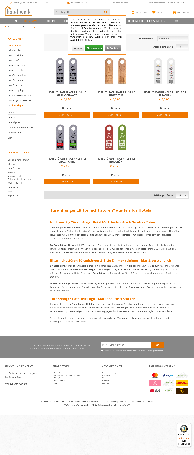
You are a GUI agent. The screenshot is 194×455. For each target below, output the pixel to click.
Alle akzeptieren (94, 48)
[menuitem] (180, 12)
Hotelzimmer (15, 45)
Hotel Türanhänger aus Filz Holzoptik (116, 94)
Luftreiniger (16, 50)
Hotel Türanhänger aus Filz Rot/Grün (116, 160)
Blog (10, 137)
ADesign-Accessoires (20, 100)
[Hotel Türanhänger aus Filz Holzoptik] (116, 71)
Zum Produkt (67, 114)
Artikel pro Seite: (163, 46)
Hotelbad (12, 117)
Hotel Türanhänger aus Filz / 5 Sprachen (165, 94)
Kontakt (11, 172)
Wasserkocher (17, 70)
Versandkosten (93, 401)
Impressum (13, 195)
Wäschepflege (17, 90)
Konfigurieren (113, 48)
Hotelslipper (14, 122)
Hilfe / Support (15, 168)
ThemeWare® (124, 405)
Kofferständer (17, 80)
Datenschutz (14, 187)
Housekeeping (15, 132)
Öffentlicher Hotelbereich (21, 127)
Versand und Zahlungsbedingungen (19, 178)
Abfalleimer (16, 85)
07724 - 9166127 (16, 384)
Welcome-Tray (17, 65)
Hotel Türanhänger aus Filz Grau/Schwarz (67, 94)
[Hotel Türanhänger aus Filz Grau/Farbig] (67, 137)
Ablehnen (78, 48)
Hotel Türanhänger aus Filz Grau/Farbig (67, 160)
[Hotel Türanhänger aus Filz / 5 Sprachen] (165, 71)
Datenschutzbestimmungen (119, 350)
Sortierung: (147, 38)
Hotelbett (12, 112)
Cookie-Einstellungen (18, 159)
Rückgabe (57, 378)
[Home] (15, 21)
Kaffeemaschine (18, 75)
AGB (10, 191)
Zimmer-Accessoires (20, 95)
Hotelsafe (15, 60)
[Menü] (189, 425)
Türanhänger (17, 105)
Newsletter (106, 375)
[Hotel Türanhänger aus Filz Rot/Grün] (116, 137)
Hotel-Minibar (17, 55)
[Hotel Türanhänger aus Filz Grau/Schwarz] (67, 71)
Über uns (12, 163)
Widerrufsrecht (15, 183)
